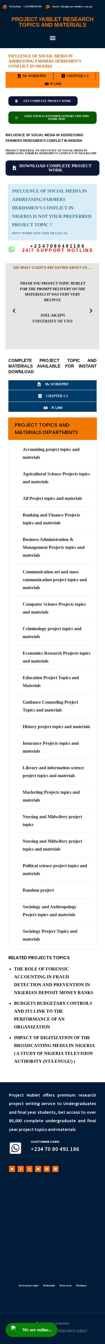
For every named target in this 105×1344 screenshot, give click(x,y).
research (87, 1095)
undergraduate (60, 1121)
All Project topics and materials (52, 498)
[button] (52, 38)
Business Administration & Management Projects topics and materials (54, 547)
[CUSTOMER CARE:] (15, 1148)
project (16, 1104)
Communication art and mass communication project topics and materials (55, 579)
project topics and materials (47, 1130)
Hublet (33, 1095)
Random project (38, 890)
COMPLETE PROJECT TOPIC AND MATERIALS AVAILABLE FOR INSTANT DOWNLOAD (52, 366)
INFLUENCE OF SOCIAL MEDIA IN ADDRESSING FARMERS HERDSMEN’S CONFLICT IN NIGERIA (44, 61)
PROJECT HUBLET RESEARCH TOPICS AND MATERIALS (52, 22)
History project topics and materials (56, 726)
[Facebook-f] (21, 1169)
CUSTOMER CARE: (45, 1141)
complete (33, 1121)
